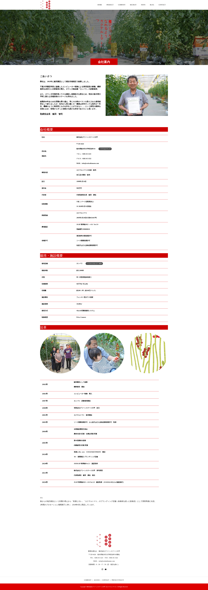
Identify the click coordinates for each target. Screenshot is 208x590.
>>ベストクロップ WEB (94, 263)
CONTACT (162, 5)
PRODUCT (110, 5)
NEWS (143, 5)
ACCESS (97, 580)
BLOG (152, 5)
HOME (100, 5)
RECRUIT (133, 5)
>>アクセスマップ (105, 149)
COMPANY (121, 5)
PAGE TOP (202, 570)
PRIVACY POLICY (118, 580)
